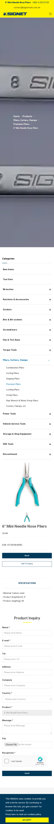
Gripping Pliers (13, 378)
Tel (3, 653)
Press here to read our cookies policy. (23, 814)
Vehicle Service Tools (14, 424)
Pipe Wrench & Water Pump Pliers (22, 400)
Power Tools (9, 413)
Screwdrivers (10, 329)
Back (27, 556)
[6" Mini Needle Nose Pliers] (27, 484)
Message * (7, 720)
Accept (27, 820)
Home (16, 116)
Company (7, 680)
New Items (8, 269)
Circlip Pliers (12, 395)
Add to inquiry (27, 564)
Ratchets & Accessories (16, 299)
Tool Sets (8, 279)
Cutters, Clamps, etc (16, 406)
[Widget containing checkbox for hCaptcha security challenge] (24, 761)
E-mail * (6, 640)
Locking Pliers (12, 389)
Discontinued (10, 454)
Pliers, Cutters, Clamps (25, 120)
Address (6, 667)
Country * (7, 693)
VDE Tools (8, 444)
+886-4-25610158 (40, 2)
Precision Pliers (21, 124)
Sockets (7, 309)
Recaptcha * (8, 753)
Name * (6, 627)
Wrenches (8, 289)
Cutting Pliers (12, 373)
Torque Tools (10, 350)
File (4, 738)
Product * (7, 707)
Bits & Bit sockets (12, 319)
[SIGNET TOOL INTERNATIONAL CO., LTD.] (15, 13)
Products (28, 116)
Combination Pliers (15, 367)
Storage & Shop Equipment (17, 434)
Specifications (27, 583)
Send (27, 773)
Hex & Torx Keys (11, 340)
